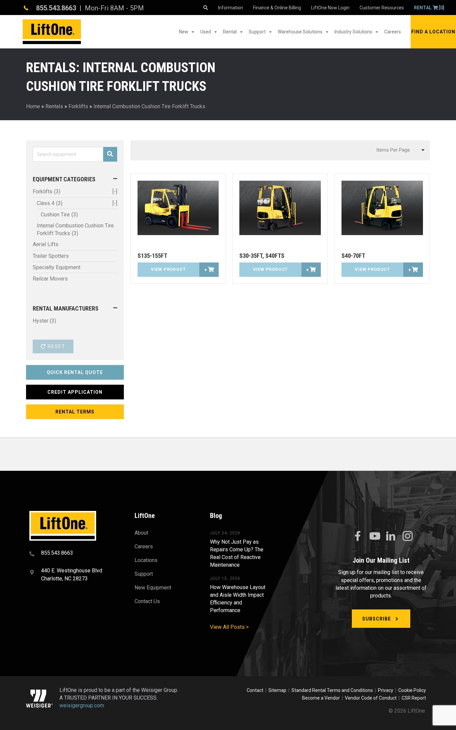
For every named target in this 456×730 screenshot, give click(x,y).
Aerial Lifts (45, 244)
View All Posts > (229, 627)
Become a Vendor (321, 698)
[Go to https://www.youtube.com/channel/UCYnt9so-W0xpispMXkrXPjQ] (374, 536)
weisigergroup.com (81, 705)
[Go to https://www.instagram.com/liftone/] (408, 536)
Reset (55, 346)
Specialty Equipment (56, 267)
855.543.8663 (56, 8)
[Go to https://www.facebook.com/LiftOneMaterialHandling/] (358, 536)
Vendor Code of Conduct (372, 698)
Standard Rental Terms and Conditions (332, 690)
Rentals (54, 106)
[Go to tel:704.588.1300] (73, 553)
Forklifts (78, 106)
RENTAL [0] (429, 7)
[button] (433, 31)
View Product (168, 269)
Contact (255, 690)
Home (33, 106)
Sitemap (278, 690)
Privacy (385, 690)
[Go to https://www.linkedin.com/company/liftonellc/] (391, 536)
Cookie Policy (412, 690)
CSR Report (414, 698)
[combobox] (400, 150)
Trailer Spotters (51, 256)
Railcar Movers (50, 279)
